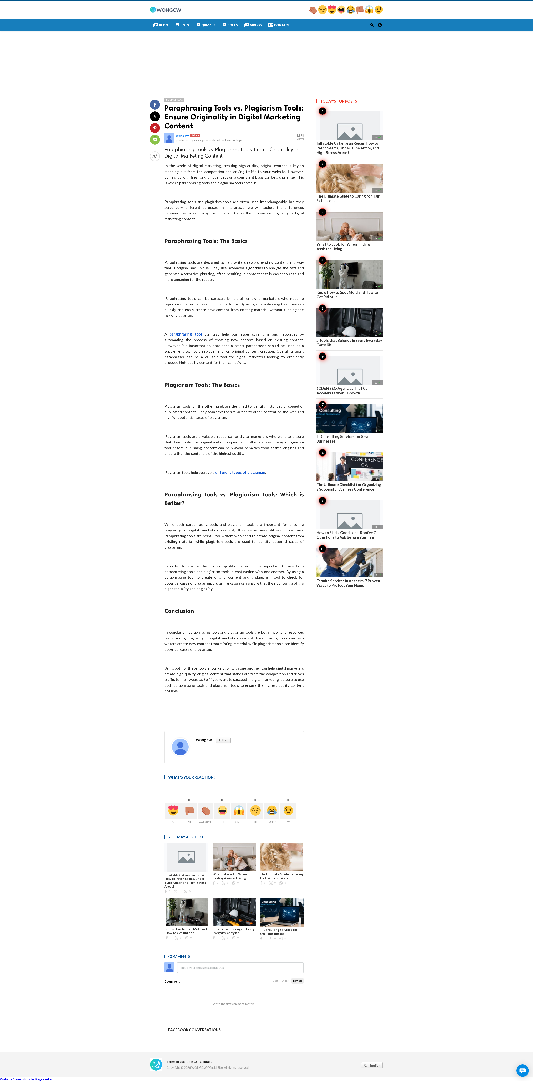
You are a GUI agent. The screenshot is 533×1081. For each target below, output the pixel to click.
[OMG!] (369, 13)
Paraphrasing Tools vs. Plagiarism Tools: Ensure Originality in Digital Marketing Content (234, 116)
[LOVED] (332, 13)
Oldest (285, 980)
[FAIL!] (360, 13)
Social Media (174, 99)
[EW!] (378, 13)
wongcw (182, 135)
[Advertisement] (266, 62)
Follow (223, 740)
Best (275, 980)
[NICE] (323, 13)
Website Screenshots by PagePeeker (26, 1079)
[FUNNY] (351, 13)
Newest (297, 980)
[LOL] (341, 13)
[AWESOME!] (313, 13)
